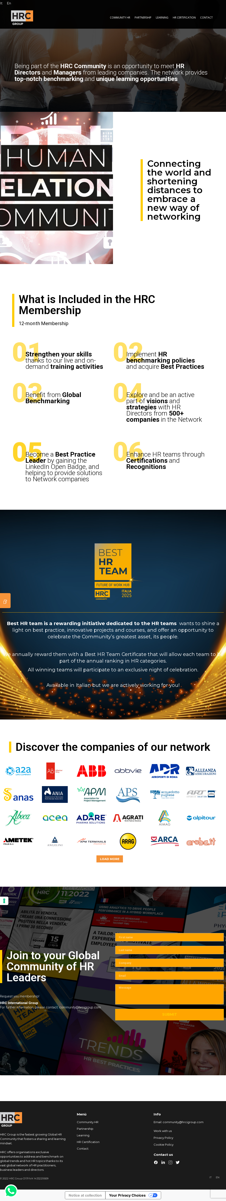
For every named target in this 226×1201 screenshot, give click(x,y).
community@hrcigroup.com (183, 1122)
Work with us (163, 1131)
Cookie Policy (163, 1144)
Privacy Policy (163, 1137)
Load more (109, 859)
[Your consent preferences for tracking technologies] (4, 901)
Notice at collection (85, 1195)
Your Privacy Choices (127, 1195)
